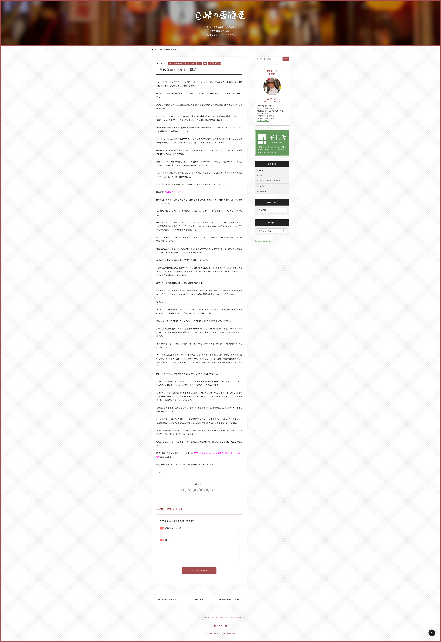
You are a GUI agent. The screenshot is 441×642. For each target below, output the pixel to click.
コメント (168, 539)
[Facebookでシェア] (183, 490)
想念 (214, 63)
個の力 (199, 63)
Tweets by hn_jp (263, 240)
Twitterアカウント (263, 121)
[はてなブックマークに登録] (206, 490)
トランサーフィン (190, 63)
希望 (209, 63)
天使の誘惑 (261, 186)
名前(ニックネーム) (173, 528)
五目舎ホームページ (220, 617)
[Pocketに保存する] (201, 490)
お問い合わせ (236, 617)
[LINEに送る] (195, 490)
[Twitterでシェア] (189, 490)
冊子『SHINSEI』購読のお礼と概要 (268, 181)
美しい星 (260, 175)
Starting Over (262, 170)
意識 (219, 63)
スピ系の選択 (261, 191)
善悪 (204, 63)
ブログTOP (204, 617)
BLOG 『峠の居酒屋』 (176, 63)
